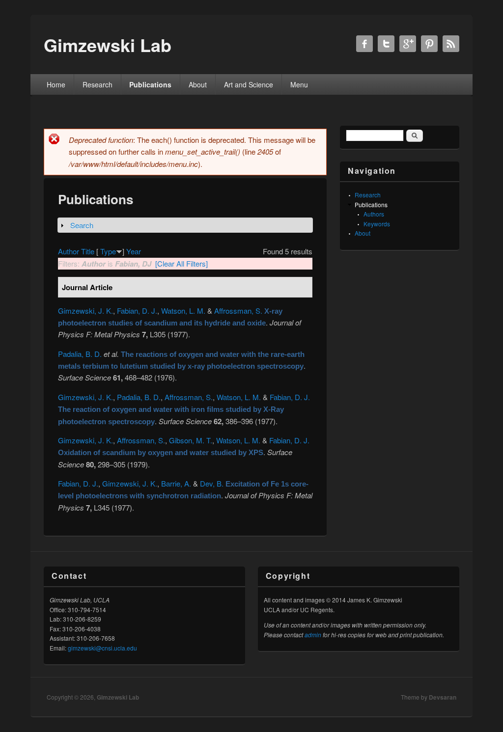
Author (68, 251)
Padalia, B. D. (80, 354)
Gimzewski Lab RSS (451, 43)
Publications (150, 84)
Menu (299, 84)
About (198, 84)
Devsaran (442, 697)
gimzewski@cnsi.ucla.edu (102, 648)
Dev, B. (212, 483)
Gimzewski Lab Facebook (364, 43)
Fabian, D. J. (137, 310)
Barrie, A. (176, 483)
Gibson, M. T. (190, 440)
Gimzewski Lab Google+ (407, 43)
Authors (373, 214)
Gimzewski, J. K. (85, 310)
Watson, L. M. (183, 310)
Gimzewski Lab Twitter (386, 43)
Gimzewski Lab (118, 697)
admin (313, 634)
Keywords (376, 223)
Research (97, 84)
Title (87, 251)
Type (108, 251)
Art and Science (248, 84)
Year (133, 251)
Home (56, 84)
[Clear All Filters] (181, 263)
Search (81, 225)
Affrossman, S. (238, 310)
